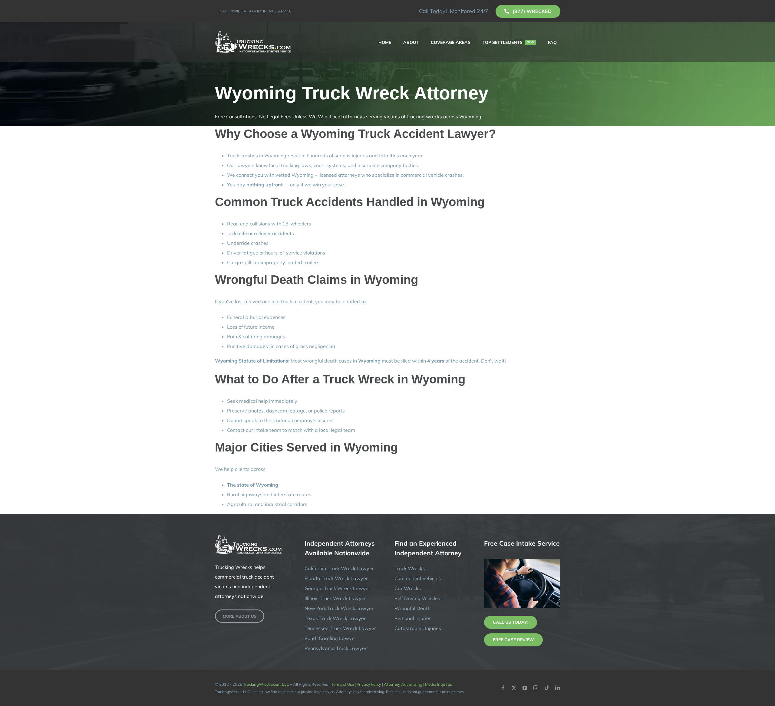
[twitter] (514, 687)
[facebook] (503, 687)
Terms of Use (342, 684)
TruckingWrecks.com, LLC (266, 684)
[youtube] (525, 687)
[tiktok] (546, 687)
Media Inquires (438, 684)
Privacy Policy (369, 684)
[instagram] (535, 687)
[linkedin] (557, 687)
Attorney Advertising (403, 684)
